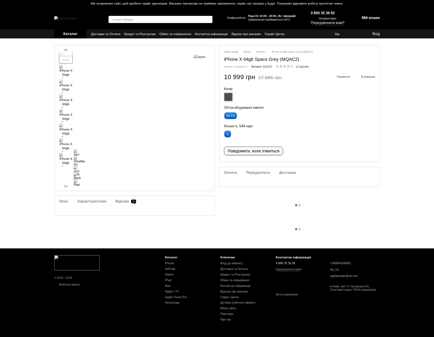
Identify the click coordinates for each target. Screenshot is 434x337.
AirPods (170, 269)
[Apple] (200, 56)
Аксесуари (172, 302)
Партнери (226, 314)
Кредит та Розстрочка (140, 34)
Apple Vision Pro (176, 297)
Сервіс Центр (274, 34)
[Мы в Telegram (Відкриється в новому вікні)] (322, 34)
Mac (168, 286)
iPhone (169, 263)
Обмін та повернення (175, 34)
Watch (169, 274)
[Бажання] (359, 34)
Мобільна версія (69, 284)
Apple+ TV (172, 291)
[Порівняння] (350, 34)
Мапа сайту (228, 308)
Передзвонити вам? (289, 269)
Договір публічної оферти (237, 302)
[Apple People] (76, 262)
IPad (168, 280)
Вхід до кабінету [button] (231, 263)
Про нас (225, 319)
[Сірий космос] (228, 97)
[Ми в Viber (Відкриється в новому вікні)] (327, 34)
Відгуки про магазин (246, 34)
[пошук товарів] (208, 19)
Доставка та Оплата (105, 34)
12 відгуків (302, 66)
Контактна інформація (211, 34)
